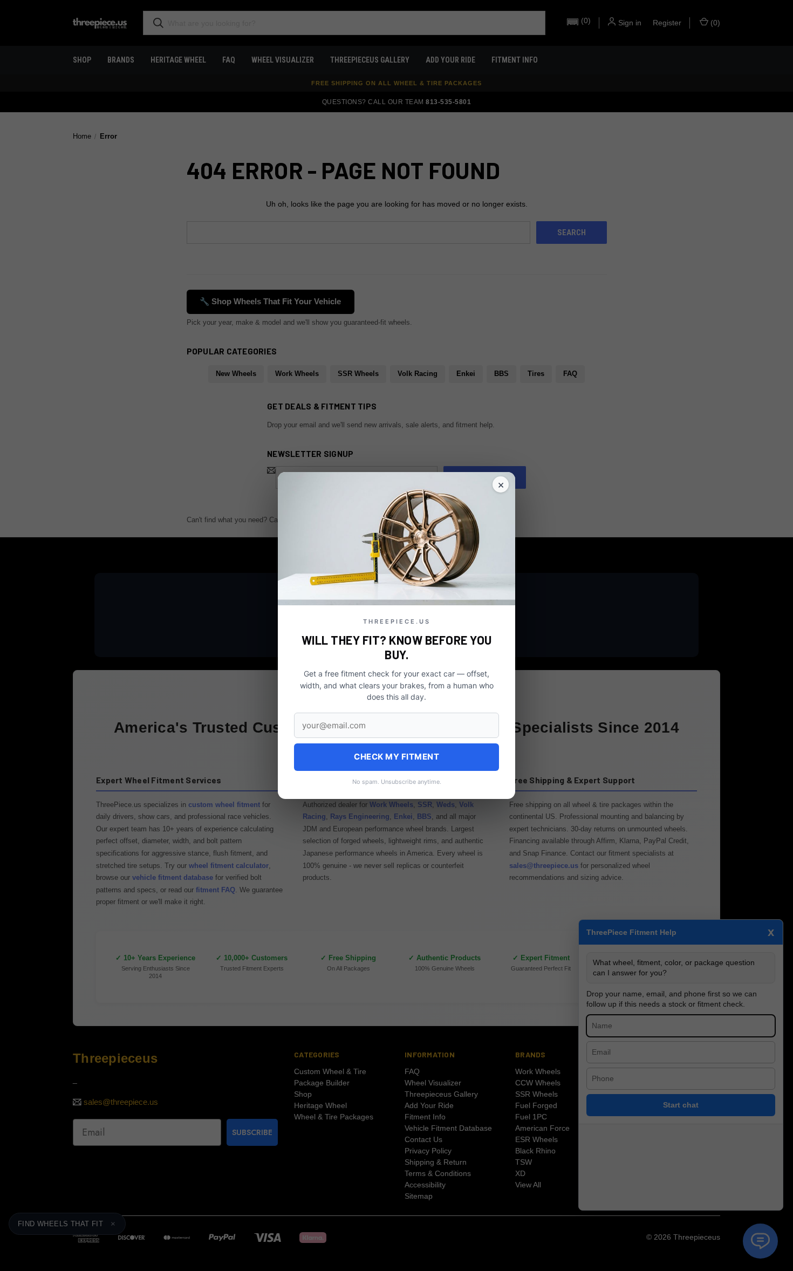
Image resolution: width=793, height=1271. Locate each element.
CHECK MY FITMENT (396, 756)
